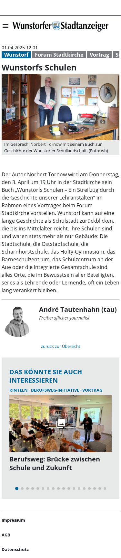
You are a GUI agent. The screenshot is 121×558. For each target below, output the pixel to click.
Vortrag (99, 54)
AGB (6, 535)
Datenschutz (15, 549)
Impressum (13, 520)
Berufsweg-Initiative (55, 390)
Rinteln (19, 390)
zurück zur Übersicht (60, 346)
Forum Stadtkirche (59, 54)
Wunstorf (16, 54)
